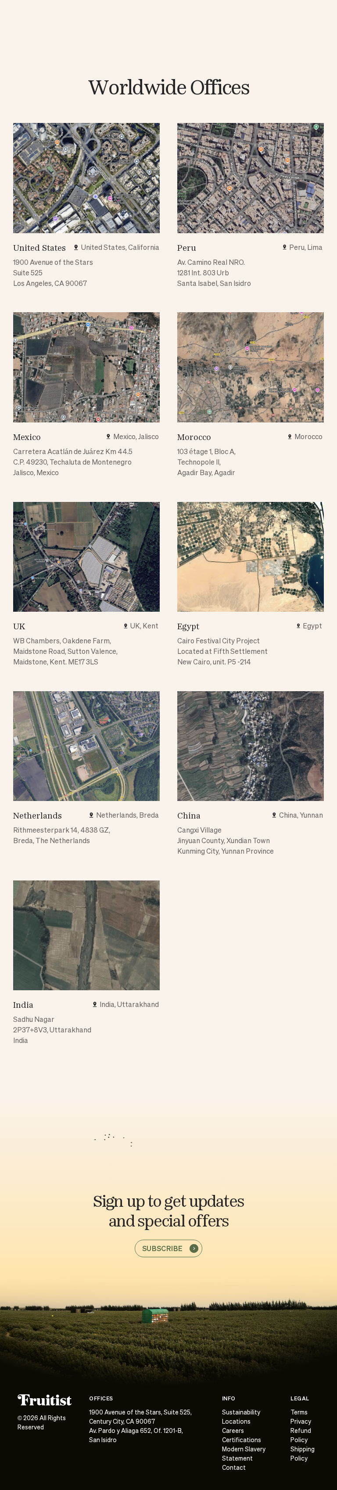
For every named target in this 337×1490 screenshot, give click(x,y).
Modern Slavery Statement (243, 1454)
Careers (233, 1431)
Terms (299, 1412)
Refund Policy (300, 1435)
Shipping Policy (302, 1454)
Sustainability (241, 1412)
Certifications (241, 1440)
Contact (234, 1467)
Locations (236, 1421)
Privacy (300, 1421)
